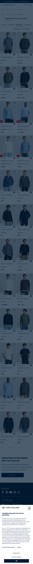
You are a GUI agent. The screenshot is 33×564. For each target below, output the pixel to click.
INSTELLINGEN (16, 557)
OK (17, 561)
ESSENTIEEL (16, 553)
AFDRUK (19, 547)
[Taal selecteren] (29, 508)
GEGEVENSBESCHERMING (8, 547)
